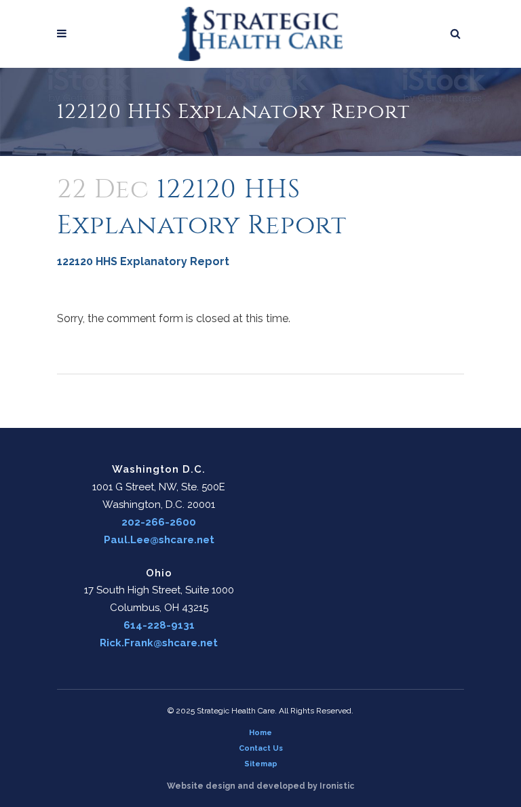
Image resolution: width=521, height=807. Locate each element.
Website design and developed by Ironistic (260, 786)
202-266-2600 (158, 522)
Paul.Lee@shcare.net (159, 540)
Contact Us (261, 748)
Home (260, 732)
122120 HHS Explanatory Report (143, 261)
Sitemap (260, 764)
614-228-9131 (159, 625)
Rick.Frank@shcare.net (159, 643)
